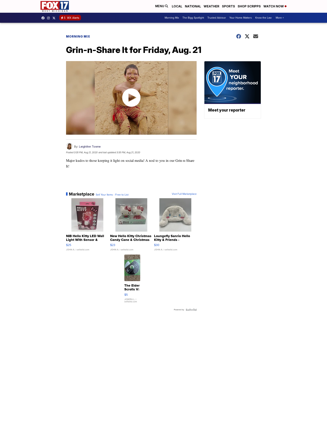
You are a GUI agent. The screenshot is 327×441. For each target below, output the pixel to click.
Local (177, 6)
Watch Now (274, 6)
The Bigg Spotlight (193, 18)
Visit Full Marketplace (184, 194)
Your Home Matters (240, 18)
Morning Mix (172, 18)
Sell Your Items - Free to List (112, 194)
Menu (160, 6)
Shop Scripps (249, 6)
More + (280, 18)
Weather (211, 6)
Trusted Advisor (216, 18)
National (193, 6)
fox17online (43, 18)
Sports (228, 6)
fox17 (54, 18)
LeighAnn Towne (90, 146)
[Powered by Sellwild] (191, 309)
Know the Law (263, 18)
